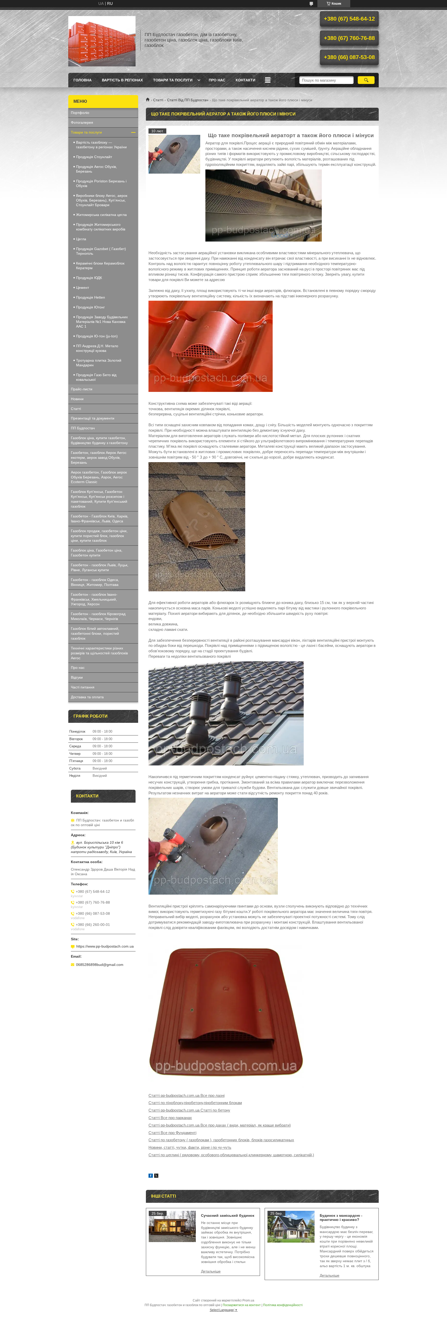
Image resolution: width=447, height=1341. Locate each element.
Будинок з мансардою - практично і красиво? (341, 1217)
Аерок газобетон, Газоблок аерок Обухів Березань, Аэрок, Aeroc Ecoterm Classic (99, 477)
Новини (77, 399)
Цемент (82, 287)
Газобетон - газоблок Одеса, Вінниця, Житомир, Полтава (95, 582)
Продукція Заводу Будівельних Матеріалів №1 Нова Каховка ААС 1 (102, 321)
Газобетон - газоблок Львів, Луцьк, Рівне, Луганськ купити (99, 567)
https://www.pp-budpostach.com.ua (105, 946)
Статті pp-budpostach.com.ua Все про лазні (186, 1095)
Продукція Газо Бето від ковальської (96, 377)
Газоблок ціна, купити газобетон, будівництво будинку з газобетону (99, 440)
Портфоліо (80, 113)
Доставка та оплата (87, 697)
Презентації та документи (92, 418)
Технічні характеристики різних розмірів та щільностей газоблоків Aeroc (99, 653)
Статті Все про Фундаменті (172, 1132)
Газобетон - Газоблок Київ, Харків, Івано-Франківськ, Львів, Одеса (99, 518)
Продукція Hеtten (90, 297)
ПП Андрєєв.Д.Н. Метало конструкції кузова (97, 348)
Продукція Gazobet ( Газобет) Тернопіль (101, 251)
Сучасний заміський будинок (227, 1215)
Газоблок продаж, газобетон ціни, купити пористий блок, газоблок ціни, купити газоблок (99, 536)
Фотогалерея (82, 122)
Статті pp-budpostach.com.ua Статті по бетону (189, 1110)
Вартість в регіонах (122, 80)
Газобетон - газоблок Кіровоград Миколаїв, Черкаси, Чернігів (98, 616)
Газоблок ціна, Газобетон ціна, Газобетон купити (96, 552)
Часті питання (82, 687)
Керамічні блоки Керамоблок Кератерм (100, 265)
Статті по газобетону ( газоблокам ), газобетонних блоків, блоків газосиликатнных (221, 1140)
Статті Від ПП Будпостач (187, 100)
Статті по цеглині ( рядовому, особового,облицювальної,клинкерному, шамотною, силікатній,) (231, 1155)
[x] (156, 1176)
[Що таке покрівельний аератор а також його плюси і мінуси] (174, 154)
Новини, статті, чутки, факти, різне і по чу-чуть (189, 1147)
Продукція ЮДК (89, 278)
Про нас (217, 80)
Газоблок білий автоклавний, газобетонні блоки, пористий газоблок (95, 633)
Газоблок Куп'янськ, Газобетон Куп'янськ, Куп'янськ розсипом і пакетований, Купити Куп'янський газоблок (99, 499)
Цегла (81, 239)
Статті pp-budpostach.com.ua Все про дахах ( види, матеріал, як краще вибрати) (219, 1125)
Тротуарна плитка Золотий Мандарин (98, 362)
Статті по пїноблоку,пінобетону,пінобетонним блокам (195, 1102)
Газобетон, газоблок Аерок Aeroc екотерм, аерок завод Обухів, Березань (98, 457)
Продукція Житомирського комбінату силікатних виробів (100, 226)
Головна (82, 80)
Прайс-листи (81, 389)
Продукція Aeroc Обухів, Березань (96, 169)
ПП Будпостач (83, 428)
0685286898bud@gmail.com (99, 965)
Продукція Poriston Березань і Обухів (101, 183)
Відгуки (77, 677)
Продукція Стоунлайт (94, 157)
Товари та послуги (172, 80)
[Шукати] (366, 80)
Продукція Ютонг (90, 307)
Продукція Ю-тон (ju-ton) (97, 336)
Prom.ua (248, 1300)
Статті (158, 100)
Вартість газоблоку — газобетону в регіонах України (101, 144)
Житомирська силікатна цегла (101, 215)
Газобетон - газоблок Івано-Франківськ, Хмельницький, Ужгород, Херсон (94, 599)
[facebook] (150, 1176)
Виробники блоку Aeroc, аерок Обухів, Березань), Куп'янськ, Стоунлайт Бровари (101, 200)
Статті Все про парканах (170, 1117)
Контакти (245, 80)
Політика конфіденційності (283, 1305)
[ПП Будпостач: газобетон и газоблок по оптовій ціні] (102, 40)
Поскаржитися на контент (242, 1305)
